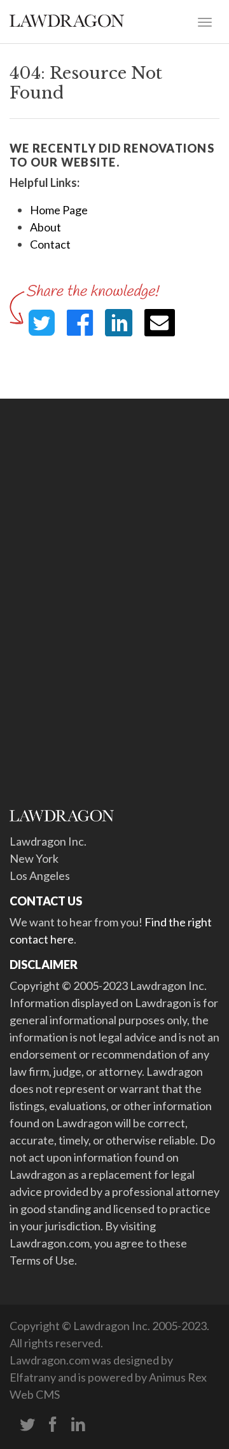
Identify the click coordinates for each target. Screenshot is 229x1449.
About (45, 227)
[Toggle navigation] (204, 21)
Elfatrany (33, 1377)
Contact (50, 244)
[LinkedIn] (78, 1424)
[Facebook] (52, 1424)
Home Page (59, 210)
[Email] (159, 322)
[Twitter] (27, 1424)
